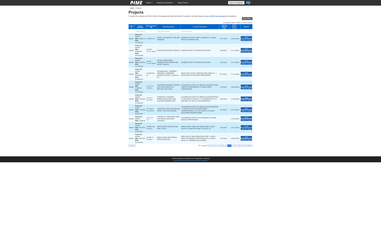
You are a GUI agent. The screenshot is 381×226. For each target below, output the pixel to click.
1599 (225, 145)
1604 (245, 145)
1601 (233, 145)
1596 (213, 145)
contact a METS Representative (215, 16)
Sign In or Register (236, 3)
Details (246, 37)
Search (149, 2)
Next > (250, 145)
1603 (241, 145)
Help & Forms (183, 2)
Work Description (168, 26)
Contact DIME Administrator (182, 160)
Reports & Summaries (165, 2)
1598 (221, 145)
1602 (237, 145)
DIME (132, 8)
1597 (217, 145)
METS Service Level (234, 27)
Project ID (131, 26)
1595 (209, 145)
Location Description (200, 26)
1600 (229, 145)
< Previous (132, 145)
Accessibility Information (199, 160)
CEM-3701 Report (246, 40)
